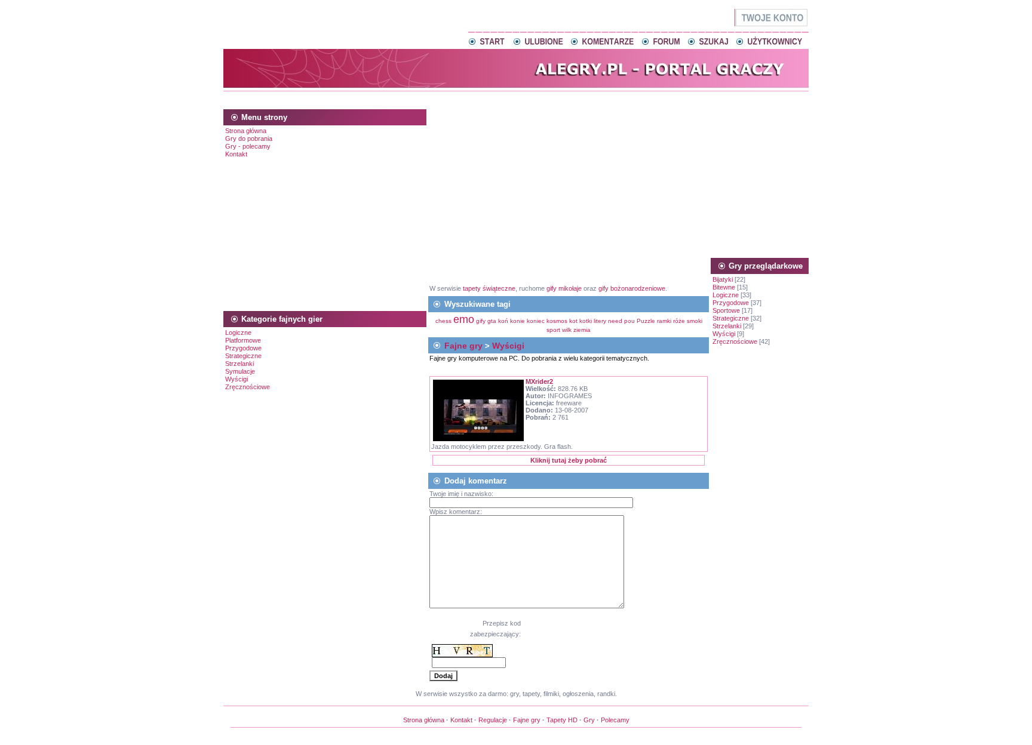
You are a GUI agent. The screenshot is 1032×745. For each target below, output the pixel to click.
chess (443, 321)
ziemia (582, 330)
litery (600, 321)
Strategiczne (243, 355)
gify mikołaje (564, 288)
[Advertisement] (516, 98)
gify (481, 321)
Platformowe (243, 340)
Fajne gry (463, 345)
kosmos (556, 321)
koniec (536, 321)
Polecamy (615, 720)
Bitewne (723, 287)
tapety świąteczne (489, 288)
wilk (567, 330)
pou (629, 321)
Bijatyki (722, 279)
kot (573, 321)
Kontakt (236, 154)
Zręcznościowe (247, 386)
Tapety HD (562, 720)
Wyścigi (236, 379)
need (615, 321)
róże (679, 321)
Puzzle (646, 321)
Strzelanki (239, 363)
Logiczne (238, 332)
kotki (585, 321)
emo (463, 319)
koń (503, 321)
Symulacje (240, 371)
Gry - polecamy (248, 146)
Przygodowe (243, 348)
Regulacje (492, 720)
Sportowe (726, 310)
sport (553, 330)
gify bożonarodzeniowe (631, 288)
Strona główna (245, 130)
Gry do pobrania (248, 138)
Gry (589, 720)
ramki (664, 321)
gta (491, 321)
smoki (694, 321)
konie (517, 321)
